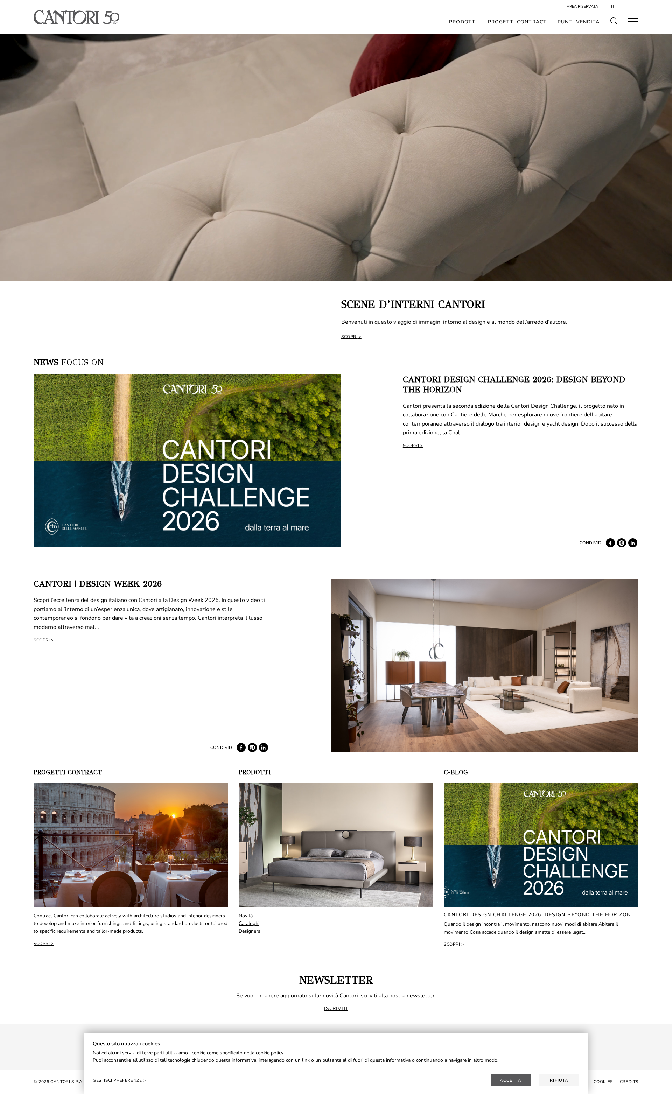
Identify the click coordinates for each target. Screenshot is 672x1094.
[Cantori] (76, 17)
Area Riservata (582, 6)
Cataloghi (249, 923)
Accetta (511, 1080)
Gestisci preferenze (118, 1080)
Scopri (349, 336)
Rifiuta (559, 1080)
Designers (249, 931)
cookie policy (269, 1053)
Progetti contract (517, 22)
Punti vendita (579, 22)
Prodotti (463, 22)
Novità (246, 915)
